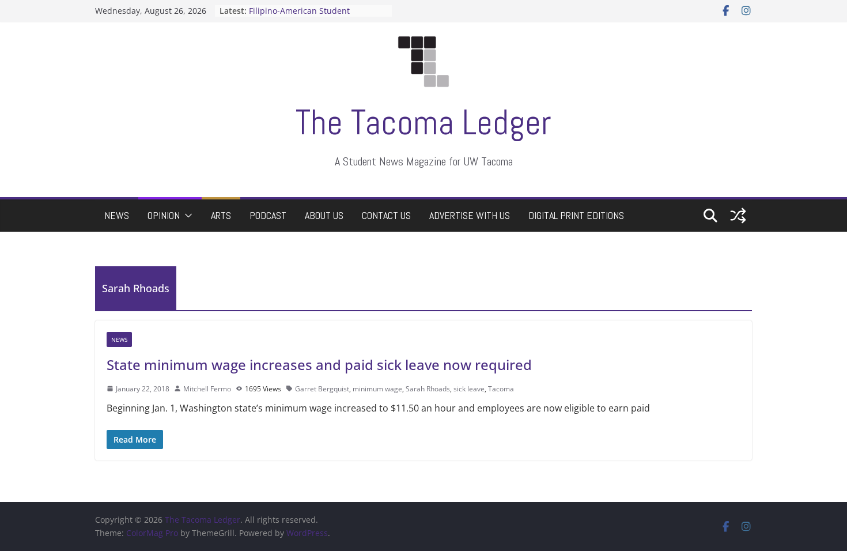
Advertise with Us (469, 215)
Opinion (164, 215)
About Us (324, 215)
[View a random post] (738, 215)
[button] (186, 215)
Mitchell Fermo (207, 389)
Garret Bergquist (322, 389)
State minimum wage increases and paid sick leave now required (319, 364)
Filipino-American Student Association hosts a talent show (310, 17)
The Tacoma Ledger (423, 122)
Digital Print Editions (576, 215)
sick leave (469, 389)
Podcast (267, 215)
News (116, 215)
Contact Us (386, 215)
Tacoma (501, 389)
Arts (221, 215)
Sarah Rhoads (428, 389)
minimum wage (377, 389)
